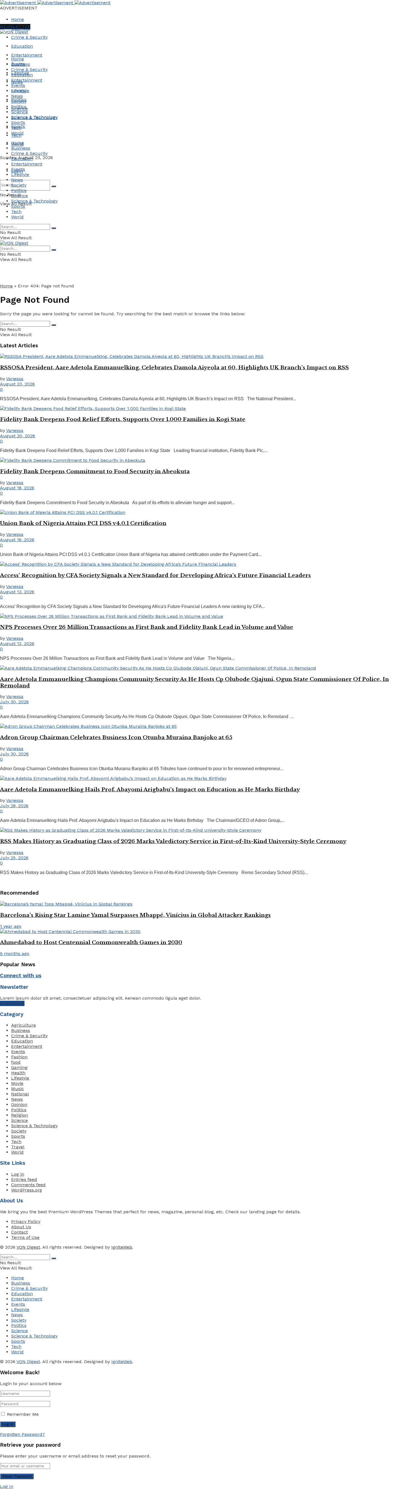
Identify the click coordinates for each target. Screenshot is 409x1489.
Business (20, 64)
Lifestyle (20, 90)
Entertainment (26, 55)
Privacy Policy (25, 1221)
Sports (18, 122)
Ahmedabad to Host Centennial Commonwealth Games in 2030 (91, 942)
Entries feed (24, 1179)
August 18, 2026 (17, 487)
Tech (16, 127)
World (17, 133)
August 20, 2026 (17, 435)
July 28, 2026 (14, 805)
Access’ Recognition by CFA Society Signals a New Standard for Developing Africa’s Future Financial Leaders (155, 575)
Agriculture (23, 1025)
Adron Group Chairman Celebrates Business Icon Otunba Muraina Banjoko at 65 (116, 737)
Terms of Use (25, 1237)
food (16, 1062)
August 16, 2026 (17, 539)
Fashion (19, 1057)
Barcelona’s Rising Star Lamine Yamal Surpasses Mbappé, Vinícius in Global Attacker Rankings (135, 915)
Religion (19, 1115)
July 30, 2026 (14, 701)
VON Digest (28, 1247)
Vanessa (14, 378)
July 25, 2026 (14, 857)
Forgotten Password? (22, 1434)
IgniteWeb (121, 1247)
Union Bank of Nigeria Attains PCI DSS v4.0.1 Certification (83, 523)
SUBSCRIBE (12, 1003)
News (17, 96)
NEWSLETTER (15, 26)
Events (18, 85)
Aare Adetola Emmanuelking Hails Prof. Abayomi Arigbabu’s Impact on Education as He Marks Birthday (150, 789)
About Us (21, 1226)
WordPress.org (26, 1190)
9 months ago (14, 953)
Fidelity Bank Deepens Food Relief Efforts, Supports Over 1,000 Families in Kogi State (122, 419)
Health (18, 1072)
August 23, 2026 (17, 384)
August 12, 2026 (17, 591)
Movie (17, 1083)
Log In (6, 1486)
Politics (18, 106)
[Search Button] (53, 186)
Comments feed (28, 1184)
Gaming (19, 1067)
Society (18, 101)
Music (17, 1088)
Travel (17, 1146)
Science (19, 111)
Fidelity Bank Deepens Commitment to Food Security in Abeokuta (95, 471)
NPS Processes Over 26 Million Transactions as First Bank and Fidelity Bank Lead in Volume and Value (146, 627)
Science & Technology (34, 117)
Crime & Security (29, 37)
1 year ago (10, 926)
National (20, 1094)
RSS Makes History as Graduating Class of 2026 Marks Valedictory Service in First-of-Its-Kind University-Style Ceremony (173, 841)
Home (17, 19)
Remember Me (23, 1414)
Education (22, 46)
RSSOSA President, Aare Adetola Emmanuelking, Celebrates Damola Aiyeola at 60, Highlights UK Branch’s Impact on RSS (174, 367)
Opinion (19, 1104)
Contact (19, 1232)
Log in (17, 1174)
